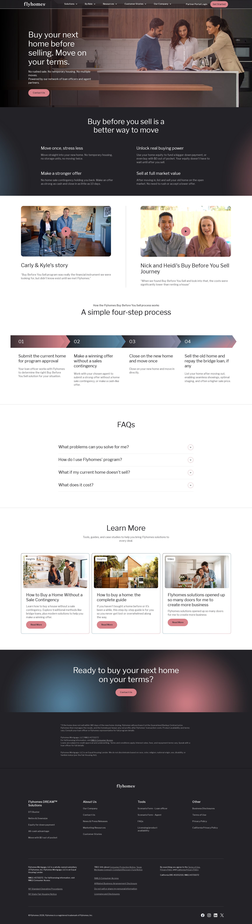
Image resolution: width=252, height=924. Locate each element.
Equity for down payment (41, 825)
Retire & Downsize (38, 818)
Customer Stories (92, 834)
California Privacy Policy (205, 827)
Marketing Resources (94, 827)
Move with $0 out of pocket (42, 837)
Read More (36, 624)
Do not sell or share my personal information (115, 888)
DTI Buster (34, 812)
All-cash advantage (38, 831)
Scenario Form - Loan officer (152, 808)
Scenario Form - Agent (149, 815)
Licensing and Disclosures (107, 894)
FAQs (140, 821)
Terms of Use (199, 815)
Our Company (90, 808)
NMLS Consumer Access (102, 740)
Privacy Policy (199, 821)
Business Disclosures (203, 808)
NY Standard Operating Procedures (45, 889)
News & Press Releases (95, 821)
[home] (35, 4)
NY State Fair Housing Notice (42, 894)
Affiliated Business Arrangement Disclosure (115, 883)
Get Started (219, 4)
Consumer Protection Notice (122, 867)
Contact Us (39, 92)
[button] (70, 4)
